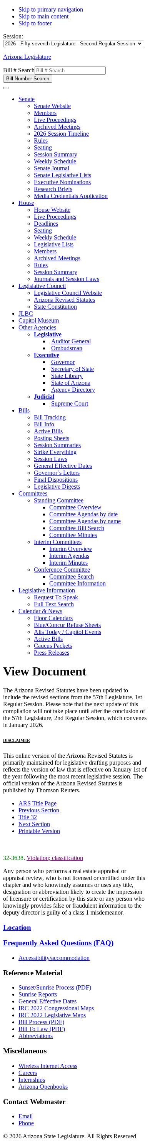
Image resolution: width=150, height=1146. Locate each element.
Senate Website (52, 106)
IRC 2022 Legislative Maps (52, 1015)
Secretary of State (72, 369)
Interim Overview (70, 549)
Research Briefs (53, 189)
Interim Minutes (68, 562)
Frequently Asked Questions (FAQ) (58, 943)
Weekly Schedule (55, 161)
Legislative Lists (53, 244)
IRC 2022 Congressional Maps (56, 1008)
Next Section (34, 824)
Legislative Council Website (68, 292)
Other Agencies (37, 327)
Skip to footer (35, 23)
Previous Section (38, 810)
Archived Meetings (57, 126)
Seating (43, 147)
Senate (26, 99)
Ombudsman (66, 348)
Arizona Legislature (27, 56)
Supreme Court (69, 403)
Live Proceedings (55, 119)
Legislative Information (46, 590)
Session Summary (55, 154)
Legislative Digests (57, 486)
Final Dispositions (56, 479)
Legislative (48, 334)
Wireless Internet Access (47, 1066)
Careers (27, 1072)
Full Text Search (54, 604)
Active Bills (48, 431)
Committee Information (77, 583)
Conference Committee (62, 569)
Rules (41, 140)
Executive (46, 355)
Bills (24, 410)
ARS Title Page (37, 803)
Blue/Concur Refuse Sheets (67, 625)
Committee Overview (75, 507)
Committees (32, 493)
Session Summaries (57, 445)
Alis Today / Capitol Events (67, 632)
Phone (26, 1123)
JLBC (25, 313)
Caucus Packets (53, 645)
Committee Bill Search (76, 528)
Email (25, 1116)
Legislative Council (42, 286)
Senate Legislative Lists (62, 175)
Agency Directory (73, 389)
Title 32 (27, 817)
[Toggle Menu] (6, 88)
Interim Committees (58, 542)
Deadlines (46, 223)
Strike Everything (55, 452)
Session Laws (50, 459)
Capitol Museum (38, 320)
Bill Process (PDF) (41, 1022)
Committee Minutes (73, 535)
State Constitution (55, 306)
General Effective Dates (63, 465)
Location (17, 927)
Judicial (44, 396)
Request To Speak (56, 597)
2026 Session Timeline (61, 133)
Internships (31, 1079)
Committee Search (71, 576)
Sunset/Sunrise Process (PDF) (54, 987)
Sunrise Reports (37, 994)
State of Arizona (70, 382)
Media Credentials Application (71, 196)
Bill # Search (19, 70)
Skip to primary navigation (50, 9)
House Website (52, 209)
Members (45, 113)
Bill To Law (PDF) (41, 1029)
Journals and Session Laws (66, 279)
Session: (13, 36)
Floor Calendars (53, 618)
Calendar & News (40, 611)
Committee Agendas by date (83, 514)
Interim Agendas (69, 555)
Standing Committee (58, 500)
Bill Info (44, 424)
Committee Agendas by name (85, 521)
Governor (63, 362)
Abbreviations (35, 1036)
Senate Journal (51, 168)
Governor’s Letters (57, 472)
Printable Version (39, 831)
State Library (67, 376)
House (26, 203)
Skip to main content (43, 16)
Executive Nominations (62, 182)
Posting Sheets (51, 438)
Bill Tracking (50, 417)
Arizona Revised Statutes (64, 299)
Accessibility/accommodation (54, 958)
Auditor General (71, 341)
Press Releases (51, 652)
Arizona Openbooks (43, 1086)
